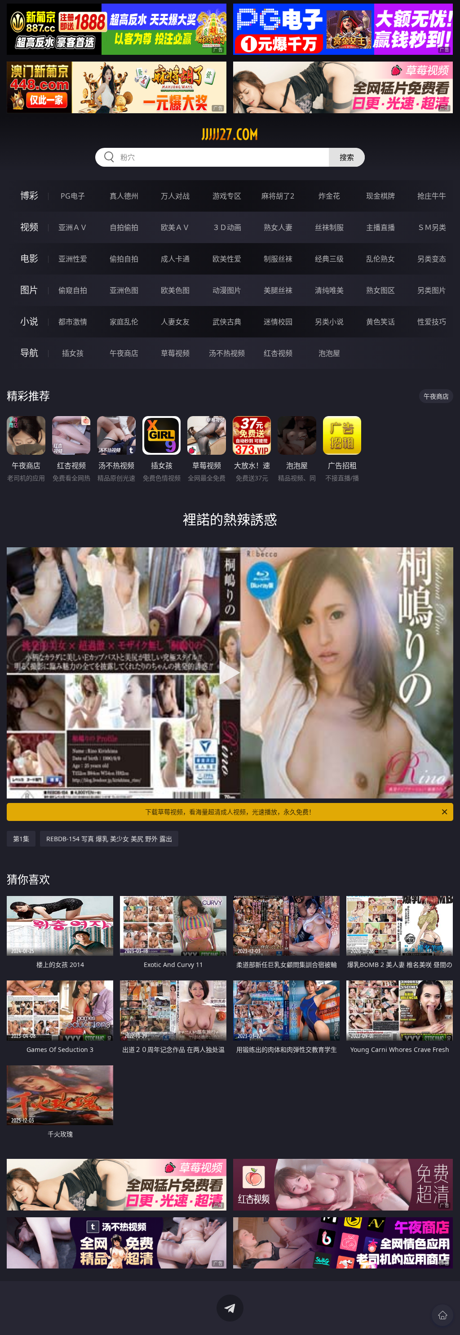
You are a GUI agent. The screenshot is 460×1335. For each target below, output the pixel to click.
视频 (29, 227)
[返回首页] (442, 1315)
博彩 (29, 196)
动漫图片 (226, 290)
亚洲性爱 (72, 259)
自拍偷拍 (124, 227)
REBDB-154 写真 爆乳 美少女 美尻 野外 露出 (109, 838)
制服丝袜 (278, 259)
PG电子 (73, 196)
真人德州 (124, 196)
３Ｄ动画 (226, 227)
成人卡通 (175, 259)
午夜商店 (124, 353)
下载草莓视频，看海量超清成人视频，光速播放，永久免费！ (230, 811)
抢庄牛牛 (431, 196)
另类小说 (329, 322)
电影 (29, 259)
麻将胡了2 (277, 196)
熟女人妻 (278, 227)
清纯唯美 (329, 290)
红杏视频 (278, 353)
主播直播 (380, 227)
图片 (29, 290)
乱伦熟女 (380, 259)
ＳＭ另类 (431, 227)
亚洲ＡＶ (72, 227)
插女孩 (73, 353)
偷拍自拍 (124, 259)
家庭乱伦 (124, 322)
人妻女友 (175, 322)
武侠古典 (226, 322)
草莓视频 (175, 353)
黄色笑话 (380, 322)
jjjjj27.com (230, 134)
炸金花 (329, 196)
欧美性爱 (226, 259)
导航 (29, 353)
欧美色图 (175, 290)
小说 (29, 321)
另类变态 (431, 259)
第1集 (21, 838)
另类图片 (431, 290)
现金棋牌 (380, 196)
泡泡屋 (329, 353)
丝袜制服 (329, 227)
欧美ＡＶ (175, 227)
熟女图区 (380, 290)
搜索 (347, 157)
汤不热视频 (227, 353)
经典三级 (329, 259)
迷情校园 (278, 322)
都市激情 (72, 322)
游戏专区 (226, 196)
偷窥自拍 (72, 290)
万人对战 (175, 196)
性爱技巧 (431, 322)
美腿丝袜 (278, 290)
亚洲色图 (124, 290)
